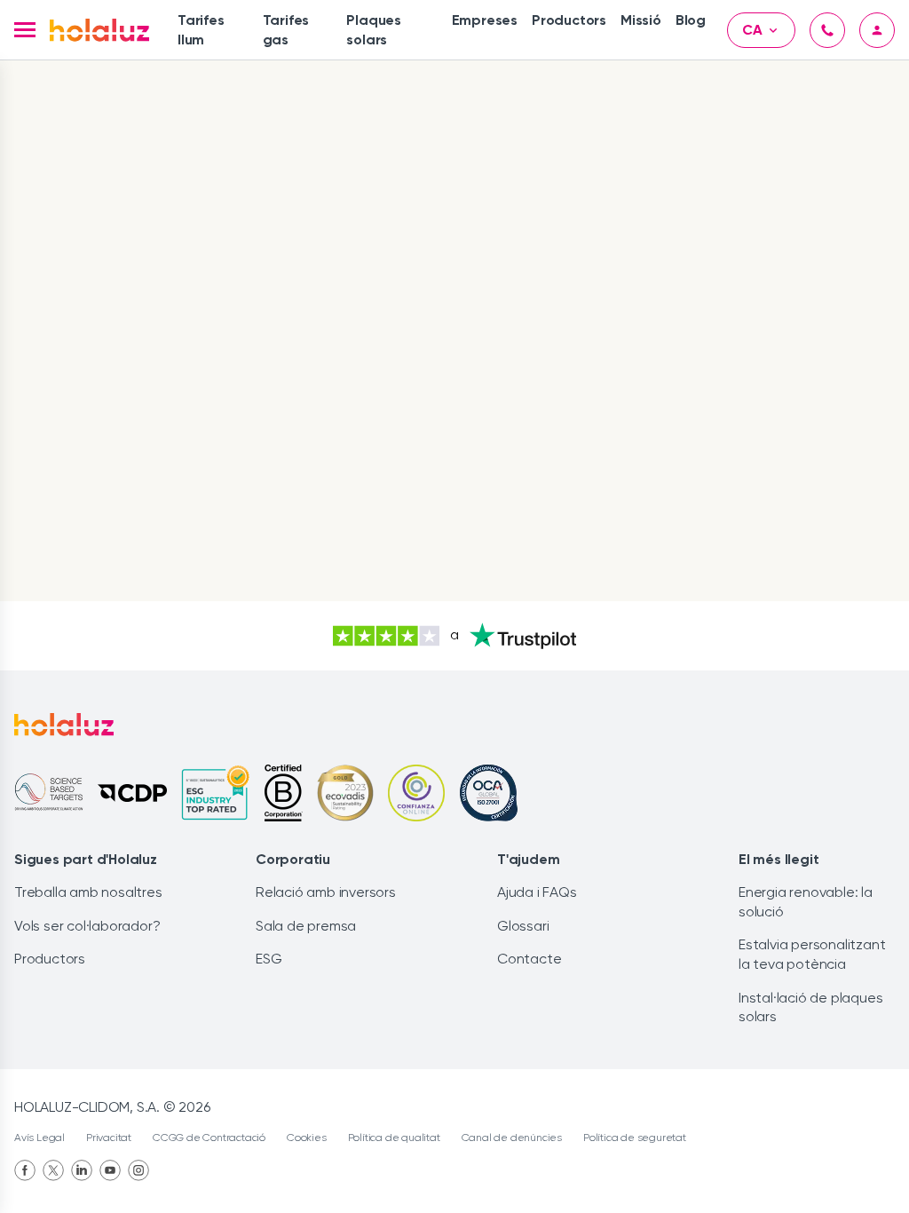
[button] (25, 29)
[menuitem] (213, 30)
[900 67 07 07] (827, 30)
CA (752, 29)
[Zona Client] (877, 30)
